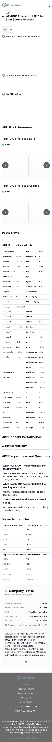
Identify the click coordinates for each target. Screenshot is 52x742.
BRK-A (5, 540)
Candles (5, 29)
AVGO (5, 545)
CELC (28, 574)
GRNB (28, 535)
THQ (27, 559)
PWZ (28, 530)
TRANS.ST (29, 579)
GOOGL (5, 530)
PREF (28, 564)
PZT (27, 540)
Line (11, 29)
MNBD (28, 545)
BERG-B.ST (6, 564)
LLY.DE (5, 550)
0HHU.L (5, 559)
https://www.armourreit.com (31, 625)
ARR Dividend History (14, 446)
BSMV (28, 550)
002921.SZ (6, 579)
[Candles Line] (8, 29)
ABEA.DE (5, 535)
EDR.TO (28, 569)
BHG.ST (5, 569)
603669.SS (7, 574)
